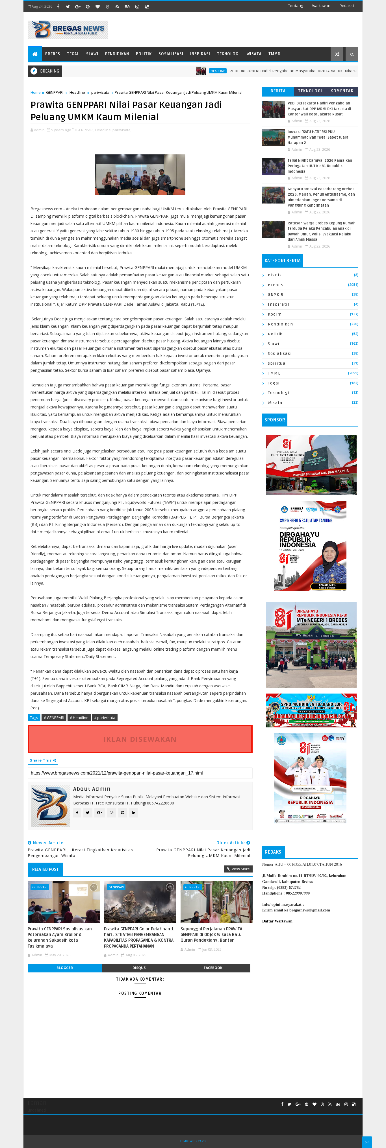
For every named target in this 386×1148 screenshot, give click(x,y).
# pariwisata (104, 717)
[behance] (127, 6)
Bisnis (275, 275)
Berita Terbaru (278, 92)
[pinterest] (87, 6)
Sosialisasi (171, 54)
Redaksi (346, 5)
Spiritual (277, 363)
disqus (139, 967)
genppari (39, 887)
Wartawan (321, 5)
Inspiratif (278, 304)
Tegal (73, 54)
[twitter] (68, 6)
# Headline (79, 717)
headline (194, 71)
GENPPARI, (85, 129)
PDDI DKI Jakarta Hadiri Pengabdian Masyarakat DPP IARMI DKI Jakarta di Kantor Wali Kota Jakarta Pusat (319, 109)
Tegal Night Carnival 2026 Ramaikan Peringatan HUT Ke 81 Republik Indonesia (320, 166)
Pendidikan (117, 54)
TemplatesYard (193, 1141)
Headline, (103, 129)
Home (36, 92)
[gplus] (77, 6)
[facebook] (58, 6)
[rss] (117, 6)
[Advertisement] (310, 974)
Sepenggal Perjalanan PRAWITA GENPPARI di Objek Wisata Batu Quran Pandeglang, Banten (211, 934)
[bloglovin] (97, 6)
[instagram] (137, 6)
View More (241, 868)
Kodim (275, 314)
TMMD (274, 54)
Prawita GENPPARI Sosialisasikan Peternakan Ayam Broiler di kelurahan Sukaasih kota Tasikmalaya (60, 937)
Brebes (52, 54)
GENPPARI (54, 92)
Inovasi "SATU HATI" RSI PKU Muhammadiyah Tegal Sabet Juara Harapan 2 (318, 137)
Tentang (295, 5)
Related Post (45, 869)
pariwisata (100, 92)
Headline (77, 92)
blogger (65, 967)
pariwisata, (121, 129)
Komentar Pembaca (342, 92)
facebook (213, 967)
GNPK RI (276, 294)
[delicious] (147, 6)
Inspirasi (200, 54)
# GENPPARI (54, 717)
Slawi (92, 54)
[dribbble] (107, 6)
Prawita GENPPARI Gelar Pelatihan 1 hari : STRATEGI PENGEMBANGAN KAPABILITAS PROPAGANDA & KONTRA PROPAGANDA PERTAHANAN (139, 937)
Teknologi (228, 54)
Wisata (254, 54)
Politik (144, 54)
